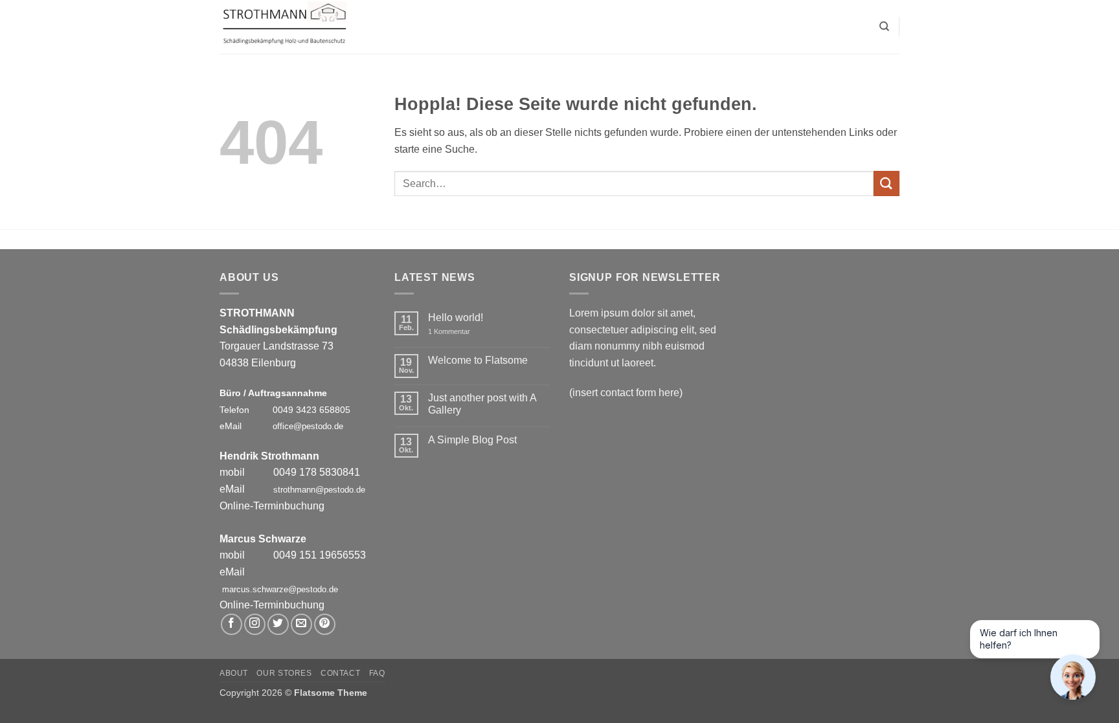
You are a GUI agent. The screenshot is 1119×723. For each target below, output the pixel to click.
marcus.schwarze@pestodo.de (280, 589)
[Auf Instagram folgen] (255, 624)
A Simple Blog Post (472, 439)
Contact (340, 673)
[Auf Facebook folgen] (231, 624)
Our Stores (283, 673)
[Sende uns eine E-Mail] (301, 624)
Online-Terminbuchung (272, 505)
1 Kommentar (458, 332)
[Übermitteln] (886, 183)
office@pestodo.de (308, 426)
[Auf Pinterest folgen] (324, 624)
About (234, 673)
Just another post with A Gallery (482, 404)
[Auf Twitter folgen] (278, 624)
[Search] (884, 26)
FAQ (377, 673)
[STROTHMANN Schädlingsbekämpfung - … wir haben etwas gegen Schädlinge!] (284, 27)
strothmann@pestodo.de (319, 490)
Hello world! (455, 317)
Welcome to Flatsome (478, 360)
